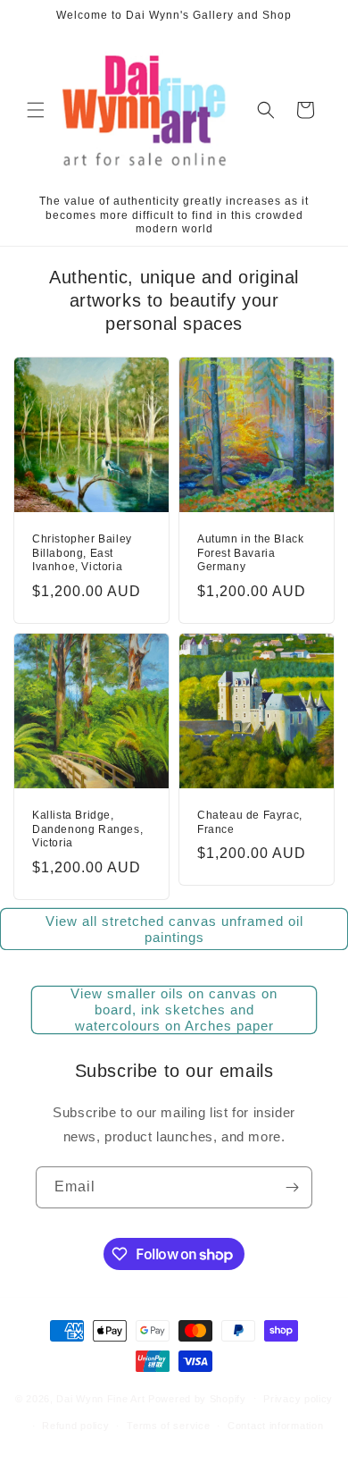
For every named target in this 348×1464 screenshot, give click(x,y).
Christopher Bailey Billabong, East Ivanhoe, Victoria (82, 553)
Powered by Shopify (197, 1397)
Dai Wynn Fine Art (100, 1397)
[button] (35, 110)
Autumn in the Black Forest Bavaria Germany (250, 553)
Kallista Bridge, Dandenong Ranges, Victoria (87, 829)
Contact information (275, 1425)
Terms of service (168, 1425)
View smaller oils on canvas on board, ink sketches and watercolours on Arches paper (174, 1009)
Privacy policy (298, 1398)
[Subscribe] (291, 1187)
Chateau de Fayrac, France (249, 822)
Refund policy (75, 1425)
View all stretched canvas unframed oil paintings (174, 929)
